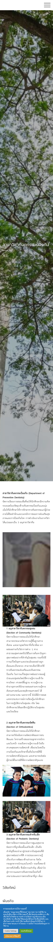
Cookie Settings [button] (11, 931)
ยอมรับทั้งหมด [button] (26, 931)
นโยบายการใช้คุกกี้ (12, 936)
